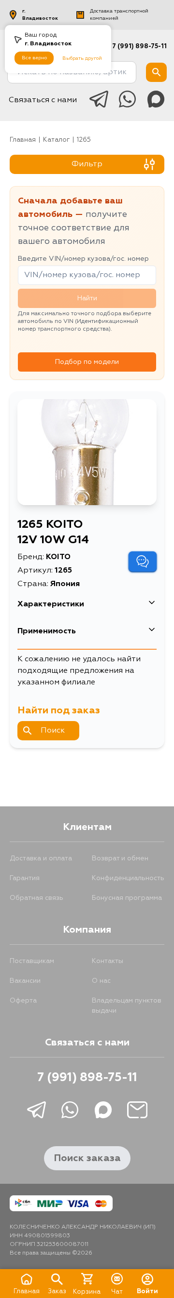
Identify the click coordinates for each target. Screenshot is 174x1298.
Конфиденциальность (128, 878)
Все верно (34, 57)
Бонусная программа (127, 898)
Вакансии (25, 980)
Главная (23, 140)
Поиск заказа (87, 1158)
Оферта (23, 1000)
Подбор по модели (87, 362)
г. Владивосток (40, 15)
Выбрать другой (82, 58)
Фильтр (87, 164)
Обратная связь (36, 898)
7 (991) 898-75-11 (139, 46)
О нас (101, 980)
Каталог (56, 140)
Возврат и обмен (120, 858)
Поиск (53, 731)
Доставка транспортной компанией (119, 15)
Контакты (107, 961)
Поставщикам (32, 961)
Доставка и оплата (41, 858)
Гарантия (25, 878)
